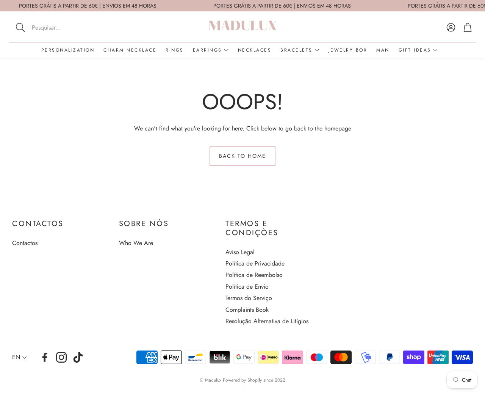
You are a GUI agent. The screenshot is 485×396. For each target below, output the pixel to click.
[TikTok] (78, 357)
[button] (62, 27)
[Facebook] (44, 357)
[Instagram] (61, 357)
